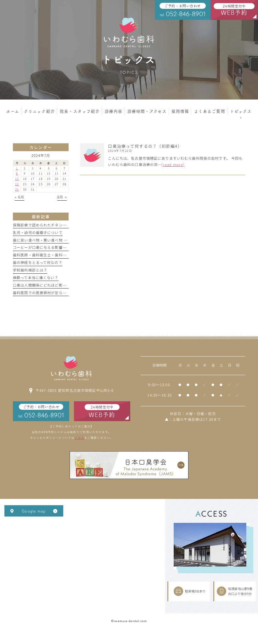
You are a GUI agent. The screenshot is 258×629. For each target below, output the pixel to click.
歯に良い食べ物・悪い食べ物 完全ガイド (48, 240)
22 (17, 184)
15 (17, 179)
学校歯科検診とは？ (30, 269)
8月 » (62, 196)
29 (17, 189)
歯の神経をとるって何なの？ (37, 262)
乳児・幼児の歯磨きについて (38, 232)
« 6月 (19, 196)
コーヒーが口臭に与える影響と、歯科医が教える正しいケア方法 (68, 247)
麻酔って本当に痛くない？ (36, 277)
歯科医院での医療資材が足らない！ (43, 292)
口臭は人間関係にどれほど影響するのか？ (49, 285)
